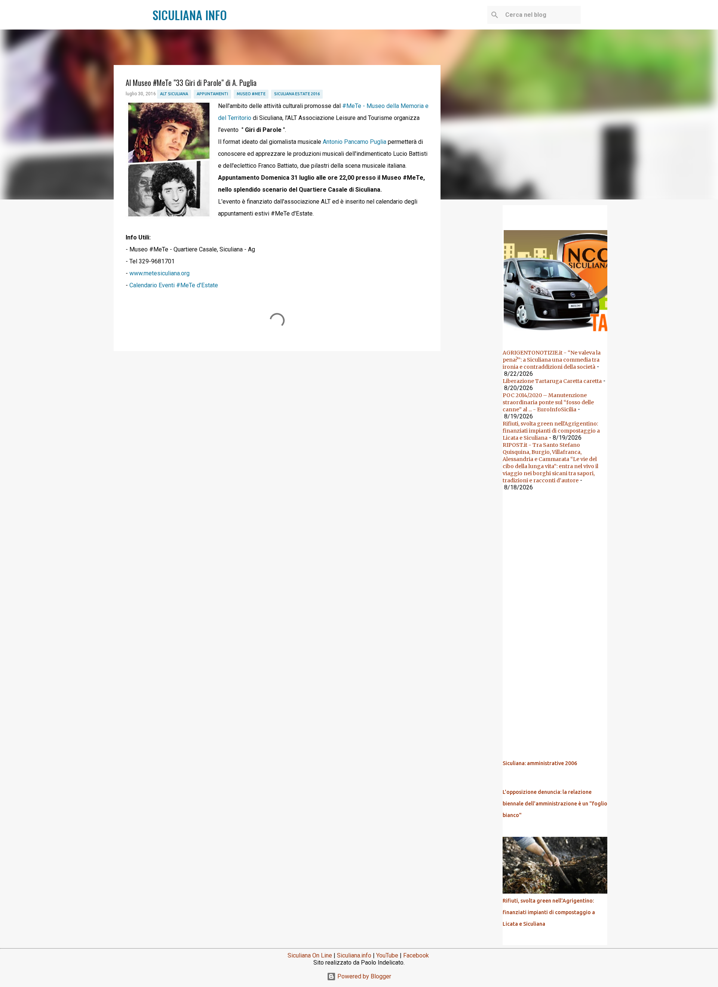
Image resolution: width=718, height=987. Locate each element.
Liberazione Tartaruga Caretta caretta (552, 381)
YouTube (387, 955)
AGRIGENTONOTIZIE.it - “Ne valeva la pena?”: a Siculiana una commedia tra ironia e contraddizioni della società (552, 359)
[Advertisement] (277, 414)
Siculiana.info (354, 955)
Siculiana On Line (310, 955)
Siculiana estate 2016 (297, 94)
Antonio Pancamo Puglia (354, 141)
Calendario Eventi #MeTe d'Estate (173, 285)
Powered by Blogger (363, 976)
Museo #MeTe (251, 94)
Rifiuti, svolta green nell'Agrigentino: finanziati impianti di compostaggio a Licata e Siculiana (551, 430)
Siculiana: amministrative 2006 (540, 763)
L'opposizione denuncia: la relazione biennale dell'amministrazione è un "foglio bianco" (555, 803)
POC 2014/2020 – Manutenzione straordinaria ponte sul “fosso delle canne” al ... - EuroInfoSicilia (548, 402)
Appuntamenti (212, 94)
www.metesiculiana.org (159, 273)
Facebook (416, 955)
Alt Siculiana (174, 94)
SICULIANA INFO (190, 15)
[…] (558, 334)
